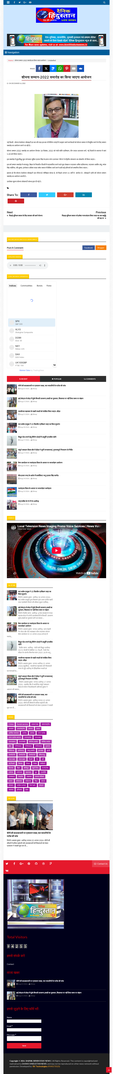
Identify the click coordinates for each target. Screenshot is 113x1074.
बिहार (18, 768)
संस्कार (11, 785)
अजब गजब (34, 724)
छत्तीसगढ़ (21, 750)
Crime (11, 724)
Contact (10, 964)
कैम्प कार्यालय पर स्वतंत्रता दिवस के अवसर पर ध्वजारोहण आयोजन (40, 462)
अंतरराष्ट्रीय (46, 724)
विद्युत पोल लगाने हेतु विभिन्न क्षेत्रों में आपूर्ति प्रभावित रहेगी (37, 437)
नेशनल (20, 763)
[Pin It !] (16, 201)
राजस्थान (12, 776)
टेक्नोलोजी (32, 755)
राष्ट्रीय (20, 776)
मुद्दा (36, 772)
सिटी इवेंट (32, 785)
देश (37, 759)
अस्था (38, 728)
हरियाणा (19, 789)
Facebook (88, 247)
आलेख (24, 733)
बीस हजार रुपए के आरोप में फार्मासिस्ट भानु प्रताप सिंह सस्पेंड (38, 475)
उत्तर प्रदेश (41, 733)
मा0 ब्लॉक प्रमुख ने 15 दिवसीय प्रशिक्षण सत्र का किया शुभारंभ (39, 424)
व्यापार (11, 781)
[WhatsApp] (60, 68)
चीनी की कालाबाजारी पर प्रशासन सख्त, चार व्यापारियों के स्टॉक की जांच (42, 385)
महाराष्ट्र (28, 772)
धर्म (43, 759)
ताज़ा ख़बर (22, 759)
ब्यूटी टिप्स (35, 768)
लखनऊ (29, 776)
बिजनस (11, 768)
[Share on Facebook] (28, 195)
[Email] (73, 68)
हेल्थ (26, 789)
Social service (22, 724)
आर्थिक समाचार (14, 733)
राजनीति (43, 772)
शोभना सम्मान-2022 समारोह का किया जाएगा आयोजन (56, 77)
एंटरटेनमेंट (22, 741)
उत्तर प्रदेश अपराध (15, 737)
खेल (10, 746)
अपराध (30, 728)
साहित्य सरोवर (21, 785)
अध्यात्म (11, 728)
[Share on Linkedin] (83, 195)
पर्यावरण (42, 763)
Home (10, 60)
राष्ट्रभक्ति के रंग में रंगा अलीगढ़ (28, 501)
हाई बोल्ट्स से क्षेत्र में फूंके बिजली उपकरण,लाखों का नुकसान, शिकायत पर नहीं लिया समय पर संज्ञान (50, 398)
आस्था (32, 733)
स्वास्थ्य (11, 789)
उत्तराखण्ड (12, 741)
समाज (43, 781)
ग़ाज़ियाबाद (38, 746)
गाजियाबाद (18, 746)
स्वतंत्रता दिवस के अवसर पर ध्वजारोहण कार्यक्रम (34, 488)
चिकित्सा (11, 750)
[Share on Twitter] (47, 195)
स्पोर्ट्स (41, 785)
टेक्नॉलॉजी (12, 755)
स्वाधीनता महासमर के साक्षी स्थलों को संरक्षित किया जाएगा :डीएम (39, 411)
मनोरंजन (19, 772)
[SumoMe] (80, 68)
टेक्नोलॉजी (22, 755)
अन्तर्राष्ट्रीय (21, 728)
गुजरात (47, 746)
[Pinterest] (66, 68)
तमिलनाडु (42, 755)
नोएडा (28, 763)
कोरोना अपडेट (33, 741)
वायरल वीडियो (39, 776)
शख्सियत (19, 781)
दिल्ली (31, 759)
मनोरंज (11, 772)
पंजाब (35, 763)
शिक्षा (36, 781)
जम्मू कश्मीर (31, 750)
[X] (46, 68)
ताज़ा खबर (12, 759)
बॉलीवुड (26, 768)
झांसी (48, 750)
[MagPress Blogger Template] (56, 20)
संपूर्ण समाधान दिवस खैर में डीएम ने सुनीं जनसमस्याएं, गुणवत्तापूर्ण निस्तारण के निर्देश (45, 450)
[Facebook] (39, 68)
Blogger (101, 247)
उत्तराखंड (38, 737)
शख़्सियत (28, 781)
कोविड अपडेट (46, 741)
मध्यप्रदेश (45, 768)
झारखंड (40, 750)
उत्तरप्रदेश (27, 737)
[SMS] (53, 68)
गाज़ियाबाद (28, 746)
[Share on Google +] (65, 195)
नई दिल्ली (12, 763)
